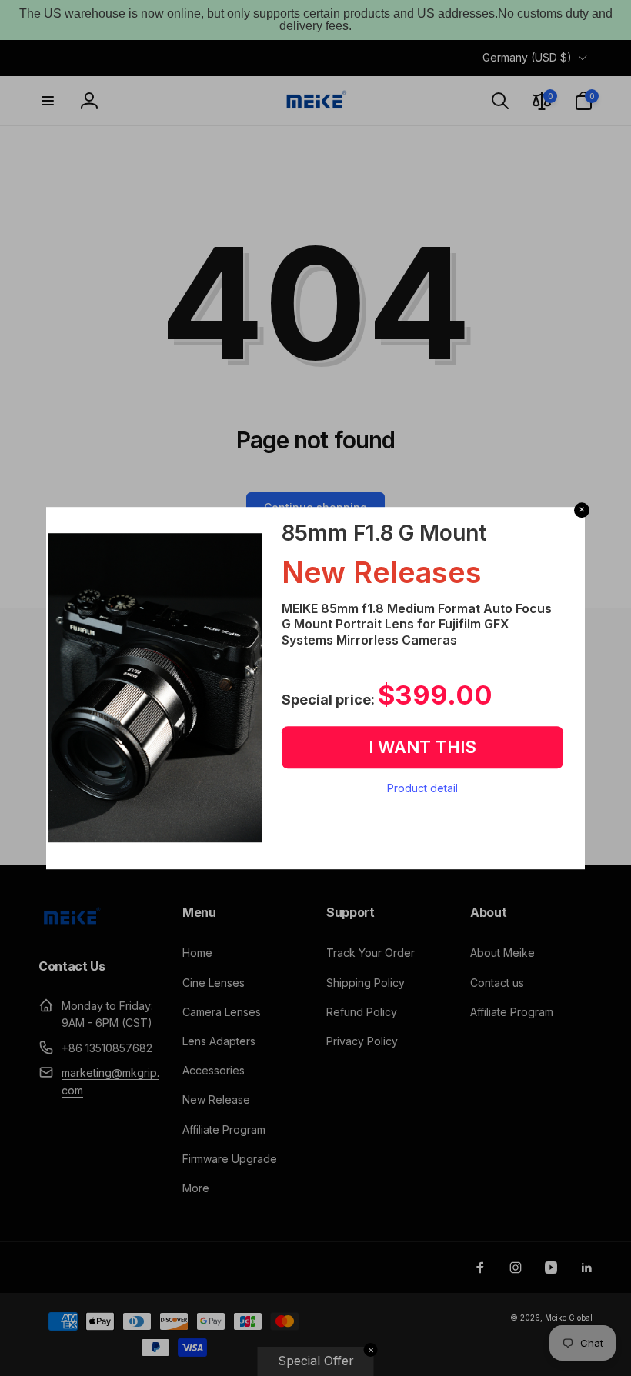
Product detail (422, 788)
